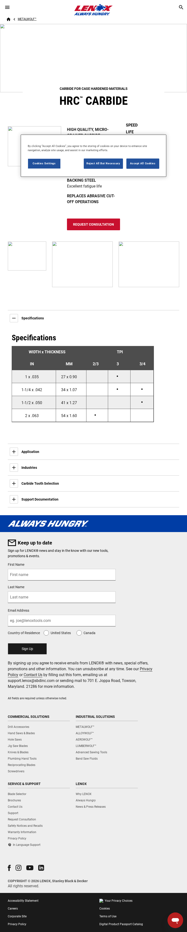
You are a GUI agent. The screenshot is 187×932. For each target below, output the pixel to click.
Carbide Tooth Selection (40, 483)
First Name (16, 564)
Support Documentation (39, 499)
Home (8, 19)
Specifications (32, 318)
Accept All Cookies (142, 163)
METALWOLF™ (27, 19)
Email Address (18, 610)
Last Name (16, 587)
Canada (89, 633)
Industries (29, 468)
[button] (9, 868)
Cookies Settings (44, 163)
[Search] (181, 7)
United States (61, 633)
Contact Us (33, 674)
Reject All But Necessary (103, 163)
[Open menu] (7, 7)
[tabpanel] (93, 381)
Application (30, 452)
